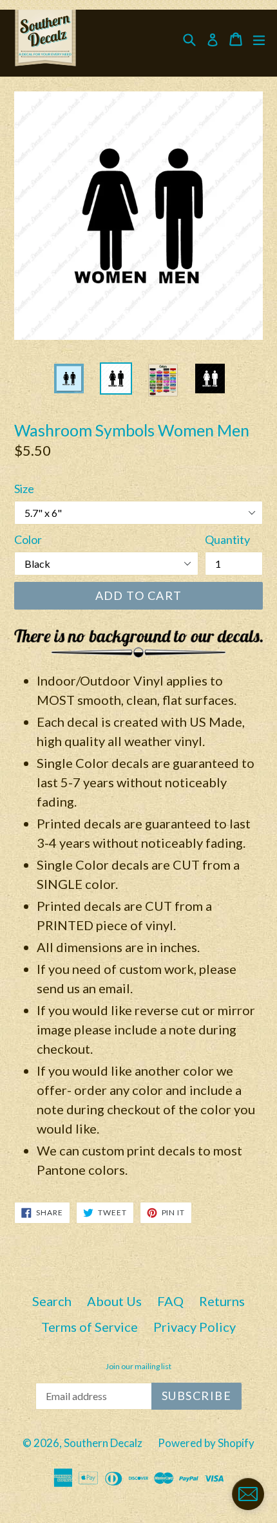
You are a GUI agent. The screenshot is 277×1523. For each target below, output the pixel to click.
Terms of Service (89, 1326)
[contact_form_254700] (248, 1494)
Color (28, 539)
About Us (114, 1301)
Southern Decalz (103, 1443)
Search (52, 1301)
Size (24, 488)
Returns (222, 1301)
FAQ (170, 1301)
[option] (68, 378)
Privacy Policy (194, 1326)
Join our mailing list (138, 1366)
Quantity (227, 539)
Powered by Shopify (206, 1443)
